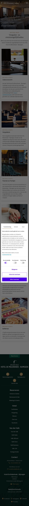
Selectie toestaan (14, 274)
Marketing (23, 260)
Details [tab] (16, 227)
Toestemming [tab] (7, 227)
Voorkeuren (15, 260)
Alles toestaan (14, 279)
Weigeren (14, 269)
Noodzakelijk (6, 260)
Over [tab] (23, 227)
